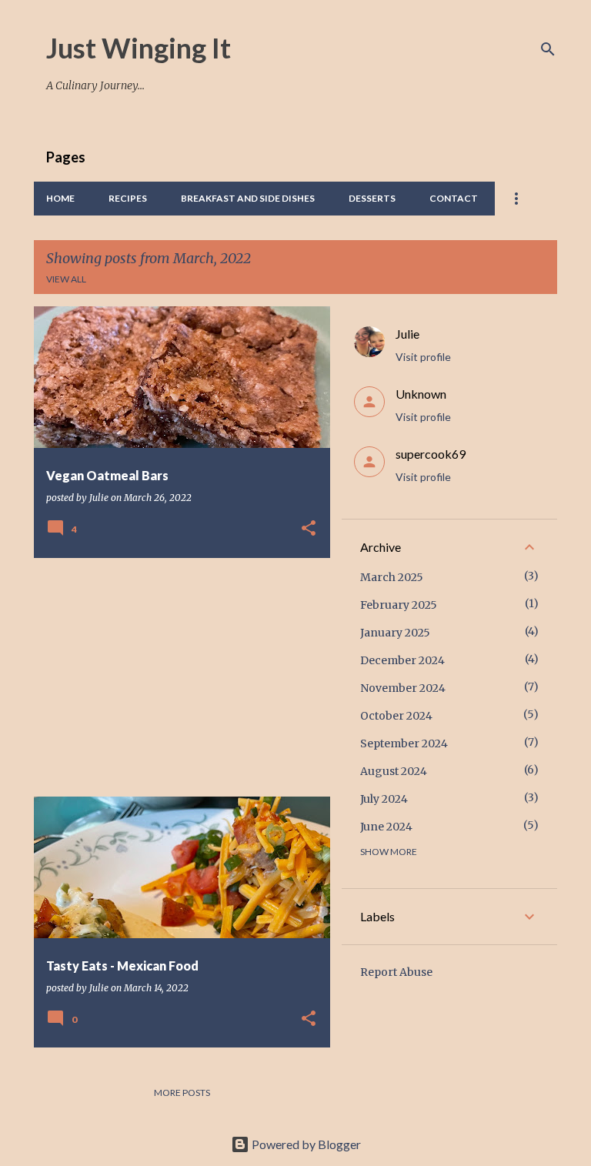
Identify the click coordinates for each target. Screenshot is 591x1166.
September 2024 (404, 743)
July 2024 (384, 799)
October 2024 (396, 716)
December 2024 (402, 660)
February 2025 (398, 605)
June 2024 (386, 827)
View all (66, 279)
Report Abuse (396, 972)
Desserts (372, 198)
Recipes (128, 198)
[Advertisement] (176, 677)
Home (60, 198)
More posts (182, 1092)
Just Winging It (138, 48)
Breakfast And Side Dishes (248, 198)
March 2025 (391, 577)
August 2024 (393, 771)
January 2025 (395, 633)
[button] (308, 529)
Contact (453, 198)
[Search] (548, 49)
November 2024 (403, 688)
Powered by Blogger (305, 1144)
